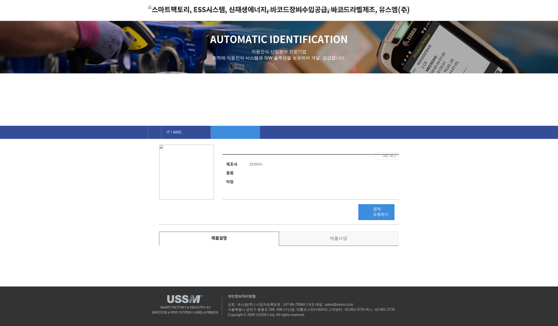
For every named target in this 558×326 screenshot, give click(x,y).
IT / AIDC (174, 132)
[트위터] (349, 156)
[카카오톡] (359, 156)
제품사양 (338, 238)
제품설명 (219, 238)
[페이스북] (341, 156)
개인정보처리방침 (242, 296)
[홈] (154, 132)
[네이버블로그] (369, 156)
